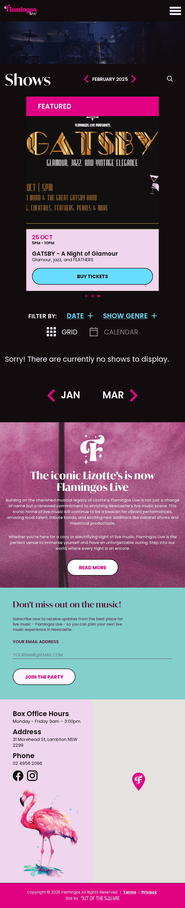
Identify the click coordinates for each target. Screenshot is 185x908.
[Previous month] (86, 80)
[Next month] (133, 80)
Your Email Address (36, 642)
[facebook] (18, 776)
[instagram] (32, 776)
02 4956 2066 (27, 764)
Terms (129, 892)
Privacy (149, 892)
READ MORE (92, 568)
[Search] (170, 80)
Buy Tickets (92, 277)
